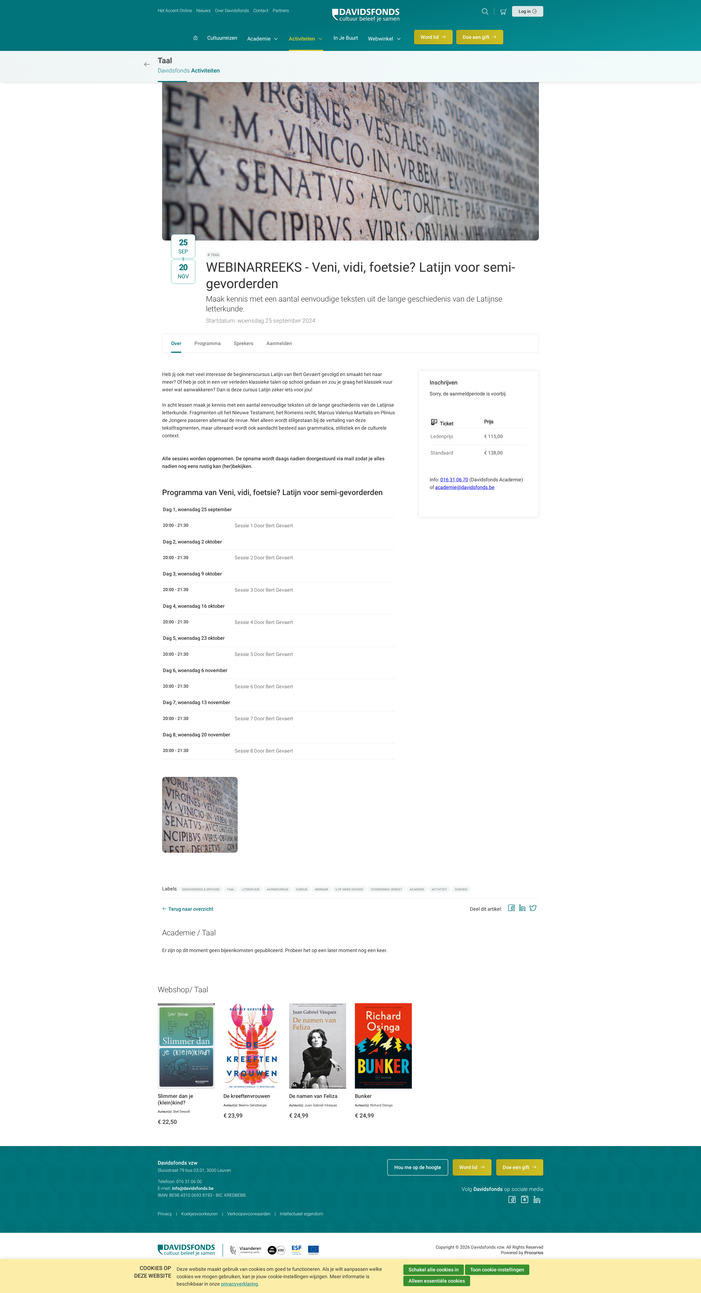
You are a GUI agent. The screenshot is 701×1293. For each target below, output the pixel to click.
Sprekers (243, 343)
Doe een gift (476, 37)
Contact (260, 10)
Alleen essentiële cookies (437, 1281)
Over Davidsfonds (232, 10)
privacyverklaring (239, 1284)
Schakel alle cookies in (434, 1269)
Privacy (165, 1213)
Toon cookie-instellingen (497, 1269)
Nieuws (203, 10)
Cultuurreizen (222, 38)
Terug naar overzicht (190, 909)
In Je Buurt (346, 38)
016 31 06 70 (454, 479)
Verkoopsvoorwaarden (249, 1213)
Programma (207, 343)
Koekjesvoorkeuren (199, 1213)
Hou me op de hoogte (417, 1167)
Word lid (430, 37)
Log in (525, 11)
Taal (165, 60)
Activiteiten (303, 39)
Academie (259, 39)
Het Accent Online (175, 10)
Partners (281, 10)
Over (176, 343)
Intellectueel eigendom (301, 1213)
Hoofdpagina (195, 43)
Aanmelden (279, 343)
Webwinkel (381, 39)
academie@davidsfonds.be (465, 487)
